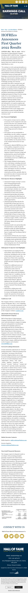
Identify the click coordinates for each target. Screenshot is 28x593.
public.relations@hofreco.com (19, 440)
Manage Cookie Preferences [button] (14, 590)
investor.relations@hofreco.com (10, 445)
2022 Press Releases (12, 29)
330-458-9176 (16, 558)
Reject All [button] (9, 587)
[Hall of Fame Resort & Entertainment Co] (11, 6)
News (6, 29)
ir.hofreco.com (19, 310)
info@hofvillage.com (16, 555)
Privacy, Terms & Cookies (14, 565)
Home (2, 29)
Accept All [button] (19, 587)
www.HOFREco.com (6, 343)
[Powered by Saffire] (16, 572)
